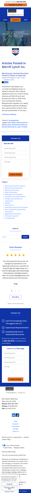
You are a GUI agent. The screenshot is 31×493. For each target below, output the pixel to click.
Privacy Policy (15, 426)
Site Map (15, 429)
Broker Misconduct (11, 192)
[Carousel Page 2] (15, 291)
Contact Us (15, 20)
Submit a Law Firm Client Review (15, 303)
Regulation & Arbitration (13, 214)
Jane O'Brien (11, 122)
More (25, 20)
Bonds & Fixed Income (12, 190)
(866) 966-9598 (13, 404)
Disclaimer (16, 424)
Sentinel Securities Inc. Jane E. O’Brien (14, 127)
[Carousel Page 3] (19, 291)
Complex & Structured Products (15, 196)
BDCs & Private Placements (13, 188)
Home (5, 20)
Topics (5, 182)
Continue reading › (9, 114)
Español (7, 203)
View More (15, 297)
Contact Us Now (15, 174)
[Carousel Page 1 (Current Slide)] (12, 291)
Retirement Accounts (12, 216)
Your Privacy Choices (13, 445)
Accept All (9, 484)
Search (25, 237)
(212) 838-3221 (13, 406)
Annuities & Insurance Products (15, 186)
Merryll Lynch (6, 125)
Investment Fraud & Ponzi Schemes (16, 207)
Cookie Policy (7, 448)
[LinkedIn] (13, 415)
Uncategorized (14, 120)
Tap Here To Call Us (15, 5)
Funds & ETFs (9, 205)
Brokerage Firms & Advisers (14, 194)
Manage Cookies (19, 448)
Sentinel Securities (18, 125)
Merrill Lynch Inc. (22, 122)
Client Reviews (15, 247)
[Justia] (17, 415)
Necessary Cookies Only (9, 488)
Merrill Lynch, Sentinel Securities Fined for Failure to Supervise (15, 74)
